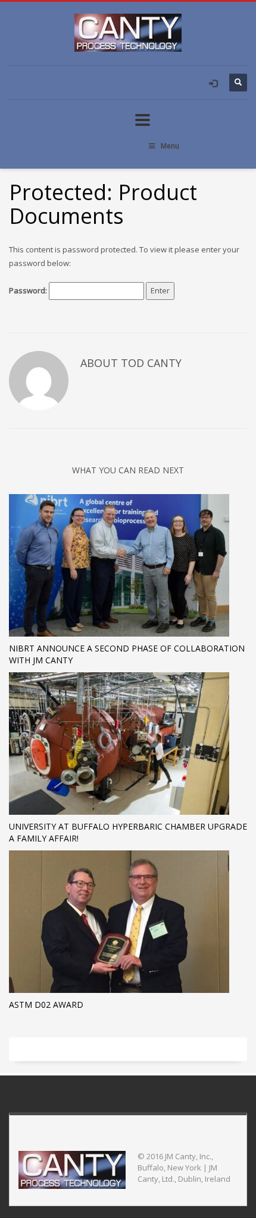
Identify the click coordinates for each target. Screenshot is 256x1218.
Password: (29, 290)
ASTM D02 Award (46, 1004)
